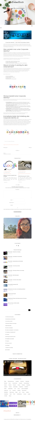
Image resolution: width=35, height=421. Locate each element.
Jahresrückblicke (7, 349)
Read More (20, 181)
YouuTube (5, 395)
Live (10, 390)
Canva (10, 383)
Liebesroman (6, 390)
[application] (18, 368)
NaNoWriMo (6, 392)
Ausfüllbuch (17, 381)
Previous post (5, 147)
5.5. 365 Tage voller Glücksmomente (10, 336)
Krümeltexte (18, 2)
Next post (30, 147)
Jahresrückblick (15, 386)
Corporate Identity (8, 144)
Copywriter (20, 383)
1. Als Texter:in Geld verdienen (17, 40)
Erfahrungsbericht (13, 173)
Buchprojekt (27, 381)
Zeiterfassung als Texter (9, 176)
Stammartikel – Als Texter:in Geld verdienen (14, 279)
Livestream (14, 390)
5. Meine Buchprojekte (8, 325)
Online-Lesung (12, 392)
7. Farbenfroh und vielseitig (9, 347)
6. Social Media (7, 345)
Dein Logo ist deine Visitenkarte (22, 176)
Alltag (5, 381)
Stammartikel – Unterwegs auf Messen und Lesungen (16, 270)
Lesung (19, 388)
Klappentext (21, 386)
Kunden (5, 388)
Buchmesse (22, 381)
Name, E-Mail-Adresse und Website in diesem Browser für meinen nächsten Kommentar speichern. (17, 209)
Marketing (11, 144)
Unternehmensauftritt (15, 144)
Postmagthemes (28, 419)
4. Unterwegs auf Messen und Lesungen (10, 323)
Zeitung (10, 395)
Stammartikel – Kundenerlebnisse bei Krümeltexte (15, 261)
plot (19, 392)
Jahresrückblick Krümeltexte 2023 (13, 284)
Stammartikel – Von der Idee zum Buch (14, 265)
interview (10, 386)
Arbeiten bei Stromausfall (12, 293)
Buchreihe (5, 383)
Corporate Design (22, 173)
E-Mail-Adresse (11, 202)
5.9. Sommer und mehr (8, 343)
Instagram (5, 386)
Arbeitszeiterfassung (8, 173)
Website (11, 205)
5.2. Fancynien (7, 334)
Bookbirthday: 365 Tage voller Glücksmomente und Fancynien (17, 298)
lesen (15, 388)
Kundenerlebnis (10, 388)
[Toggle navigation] (1, 27)
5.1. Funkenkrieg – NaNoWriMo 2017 (10, 332)
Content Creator (14, 383)
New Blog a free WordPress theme (20, 419)
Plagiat (16, 392)
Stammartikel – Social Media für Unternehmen (15, 256)
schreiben (27, 392)
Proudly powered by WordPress (8, 419)
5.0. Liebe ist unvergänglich (9, 327)
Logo (25, 173)
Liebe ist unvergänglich (25, 388)
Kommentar (17, 189)
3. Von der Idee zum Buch (8, 321)
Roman (23, 392)
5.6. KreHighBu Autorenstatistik (9, 338)
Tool (4, 174)
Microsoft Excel (24, 390)
